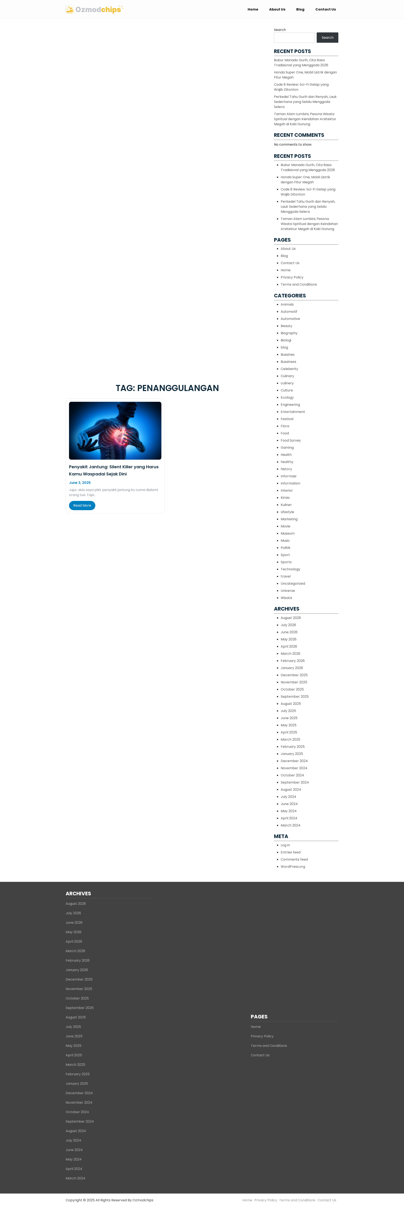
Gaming (287, 447)
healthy (287, 461)
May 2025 (288, 725)
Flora (285, 426)
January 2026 (292, 667)
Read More (82, 505)
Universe (288, 590)
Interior (287, 490)
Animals (287, 304)
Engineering (290, 404)
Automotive (290, 318)
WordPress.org (293, 866)
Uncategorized (293, 583)
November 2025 (294, 682)
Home (253, 9)
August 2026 (291, 617)
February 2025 (293, 746)
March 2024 (290, 825)
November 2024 (294, 768)
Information (290, 483)
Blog (300, 9)
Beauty (286, 325)
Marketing (289, 519)
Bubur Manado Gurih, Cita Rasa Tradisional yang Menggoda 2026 (301, 63)
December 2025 (294, 675)
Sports (286, 562)
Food (285, 433)
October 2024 (292, 775)
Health (286, 454)
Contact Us (325, 9)
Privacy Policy (292, 277)
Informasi (288, 476)
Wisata (286, 597)
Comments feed (294, 859)
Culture (287, 390)
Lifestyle (287, 512)
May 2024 (289, 811)
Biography (289, 333)
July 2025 (288, 710)
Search (280, 29)
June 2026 (289, 632)
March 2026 (290, 653)
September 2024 (295, 782)
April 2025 (289, 732)
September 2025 (295, 696)
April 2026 (289, 646)
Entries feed (290, 852)
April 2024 (289, 818)
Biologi (286, 340)
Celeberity (289, 368)
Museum (288, 533)
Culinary (287, 376)
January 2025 (292, 753)
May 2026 (288, 639)
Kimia (285, 497)
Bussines (288, 354)
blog (284, 347)
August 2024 (291, 789)
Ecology (287, 397)
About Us (277, 9)
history (286, 469)
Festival (287, 419)
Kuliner (286, 504)
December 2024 (294, 761)
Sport (285, 554)
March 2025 (290, 739)
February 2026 (293, 660)
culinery (287, 383)
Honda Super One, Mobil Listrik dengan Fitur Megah (305, 180)
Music (285, 540)
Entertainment (293, 411)
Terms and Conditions (299, 284)
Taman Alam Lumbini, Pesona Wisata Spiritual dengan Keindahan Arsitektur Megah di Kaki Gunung (305, 119)
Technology (290, 569)
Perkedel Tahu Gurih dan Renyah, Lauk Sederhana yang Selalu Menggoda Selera (305, 101)
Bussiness (288, 361)
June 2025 (289, 718)
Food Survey (291, 440)
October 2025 (292, 689)
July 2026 (288, 625)
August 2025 (291, 703)
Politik (285, 547)
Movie (285, 526)
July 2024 (288, 796)
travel (286, 576)
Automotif (289, 311)
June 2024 (289, 803)
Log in (285, 845)
